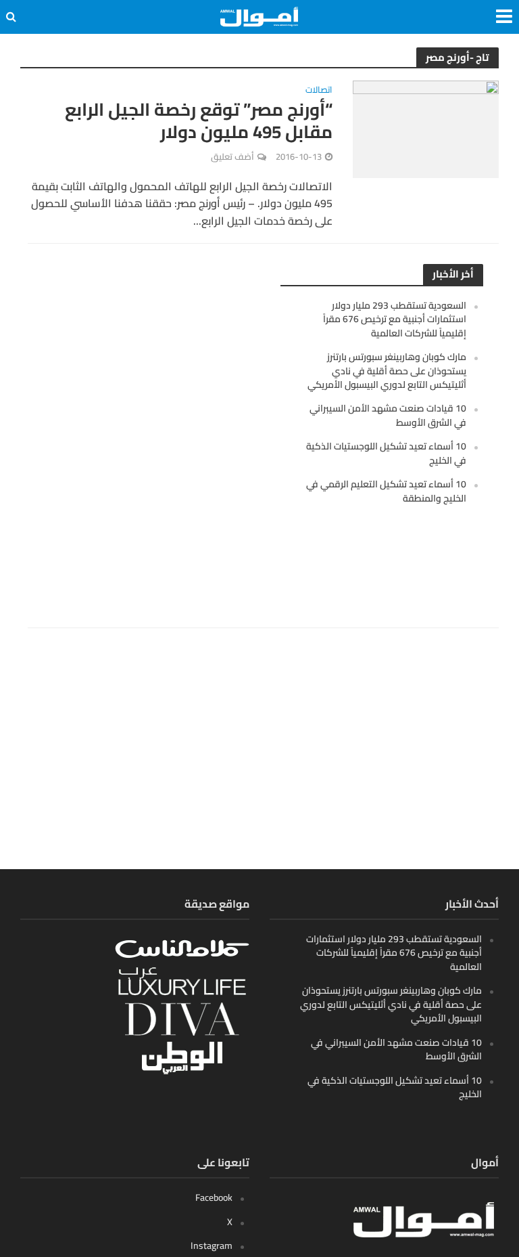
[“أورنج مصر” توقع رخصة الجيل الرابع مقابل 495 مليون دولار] (426, 128)
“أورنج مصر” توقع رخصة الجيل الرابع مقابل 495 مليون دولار (198, 121)
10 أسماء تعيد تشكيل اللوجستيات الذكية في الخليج (386, 452)
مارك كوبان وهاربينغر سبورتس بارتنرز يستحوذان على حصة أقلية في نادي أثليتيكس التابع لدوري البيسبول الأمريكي (386, 370)
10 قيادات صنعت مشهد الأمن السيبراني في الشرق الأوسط (388, 415)
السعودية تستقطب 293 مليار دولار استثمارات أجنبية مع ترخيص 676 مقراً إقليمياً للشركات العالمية (394, 319)
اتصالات (318, 91)
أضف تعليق (232, 156)
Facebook (213, 1197)
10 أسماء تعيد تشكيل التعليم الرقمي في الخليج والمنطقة (386, 490)
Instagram (211, 1245)
